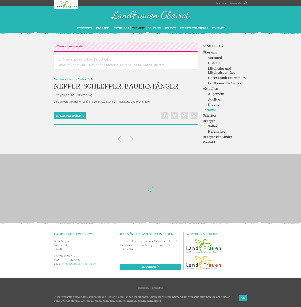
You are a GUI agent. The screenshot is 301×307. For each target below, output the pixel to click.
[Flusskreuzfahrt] (119, 139)
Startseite (84, 28)
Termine (138, 28)
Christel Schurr (87, 79)
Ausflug (214, 99)
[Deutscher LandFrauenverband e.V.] (203, 262)
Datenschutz (235, 3)
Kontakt (218, 28)
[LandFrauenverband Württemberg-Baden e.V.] (203, 245)
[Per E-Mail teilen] (194, 115)
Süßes (212, 126)
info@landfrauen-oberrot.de (79, 263)
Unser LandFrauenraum (227, 78)
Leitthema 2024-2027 (224, 83)
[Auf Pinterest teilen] (184, 115)
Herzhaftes (216, 131)
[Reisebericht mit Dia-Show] (132, 139)
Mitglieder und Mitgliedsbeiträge (222, 71)
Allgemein (216, 94)
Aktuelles (121, 28)
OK (243, 298)
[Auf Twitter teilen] (174, 115)
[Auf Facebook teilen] (164, 115)
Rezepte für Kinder (194, 28)
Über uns (102, 28)
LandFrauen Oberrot (150, 15)
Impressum (220, 3)
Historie (214, 63)
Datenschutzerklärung (147, 300)
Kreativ (214, 105)
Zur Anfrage (149, 266)
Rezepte (170, 28)
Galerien (154, 28)
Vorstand (215, 58)
